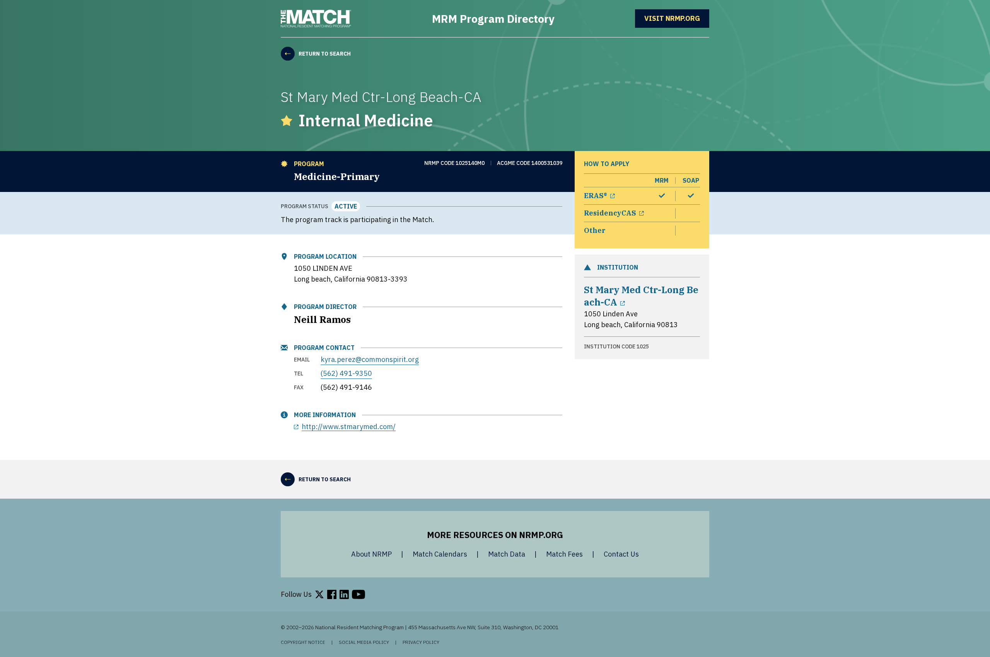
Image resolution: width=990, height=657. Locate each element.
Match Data (506, 554)
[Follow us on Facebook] (331, 594)
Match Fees (564, 554)
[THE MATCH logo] (316, 18)
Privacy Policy (421, 642)
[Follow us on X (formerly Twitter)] (319, 594)
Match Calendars (440, 554)
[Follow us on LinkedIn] (344, 594)
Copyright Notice (303, 642)
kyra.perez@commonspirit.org (370, 359)
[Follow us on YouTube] (358, 594)
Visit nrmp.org (676, 18)
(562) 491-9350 (346, 373)
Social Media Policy (364, 642)
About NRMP (371, 554)
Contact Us (621, 554)
